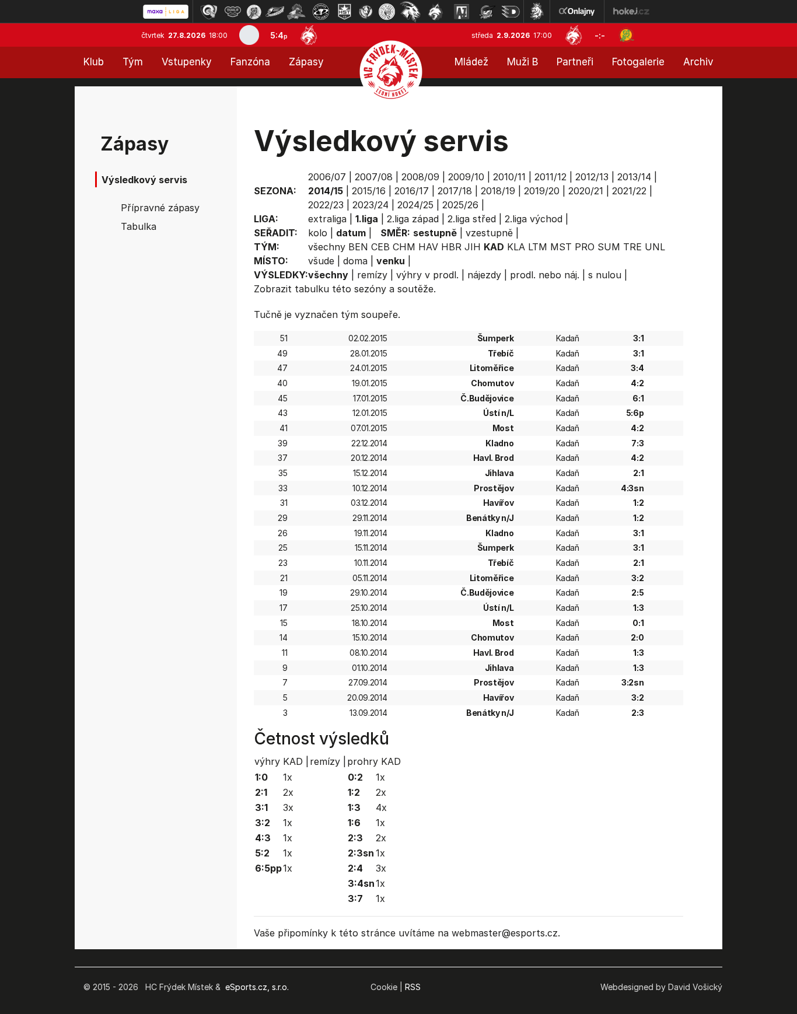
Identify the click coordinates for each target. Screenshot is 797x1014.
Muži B (522, 62)
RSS (413, 987)
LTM (537, 247)
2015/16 (369, 191)
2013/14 (634, 177)
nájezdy (484, 275)
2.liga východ (533, 219)
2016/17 (411, 191)
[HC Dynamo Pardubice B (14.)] (510, 11)
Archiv (698, 62)
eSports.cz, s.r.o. (257, 987)
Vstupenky (187, 62)
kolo (317, 233)
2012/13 (592, 177)
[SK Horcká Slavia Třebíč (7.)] (344, 11)
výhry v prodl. (427, 275)
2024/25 (415, 205)
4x (381, 807)
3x (288, 807)
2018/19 (498, 191)
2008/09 (420, 177)
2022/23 (326, 205)
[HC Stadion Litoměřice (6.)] (321, 11)
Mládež (471, 62)
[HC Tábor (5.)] (296, 11)
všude (321, 261)
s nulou (604, 275)
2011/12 (550, 177)
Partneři (575, 62)
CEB (380, 247)
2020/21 (585, 191)
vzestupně (489, 233)
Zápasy (306, 62)
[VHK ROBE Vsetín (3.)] (253, 11)
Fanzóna (250, 62)
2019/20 (542, 191)
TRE (632, 247)
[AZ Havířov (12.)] (461, 11)
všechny (326, 247)
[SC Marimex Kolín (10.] (410, 11)
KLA (516, 247)
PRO (585, 247)
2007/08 (374, 177)
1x (287, 777)
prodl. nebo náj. (544, 275)
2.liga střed (472, 219)
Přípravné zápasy (160, 208)
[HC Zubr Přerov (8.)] (365, 11)
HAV (428, 247)
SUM (608, 247)
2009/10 (466, 177)
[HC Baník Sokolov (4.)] (274, 11)
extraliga (327, 219)
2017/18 (455, 191)
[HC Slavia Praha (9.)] (386, 11)
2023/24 (370, 205)
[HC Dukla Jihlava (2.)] (232, 11)
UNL (655, 247)
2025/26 (460, 205)
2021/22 (629, 191)
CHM (404, 247)
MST (561, 247)
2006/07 (327, 177)
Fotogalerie (638, 62)
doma (355, 261)
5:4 (279, 35)
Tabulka (138, 226)
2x (288, 792)
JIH (472, 247)
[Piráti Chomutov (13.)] (487, 11)
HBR (451, 247)
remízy (372, 275)
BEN (358, 247)
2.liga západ (413, 219)
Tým (133, 62)
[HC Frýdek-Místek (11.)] (436, 11)
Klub (93, 62)
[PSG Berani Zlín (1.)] (208, 11)
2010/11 (509, 177)
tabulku (312, 289)
